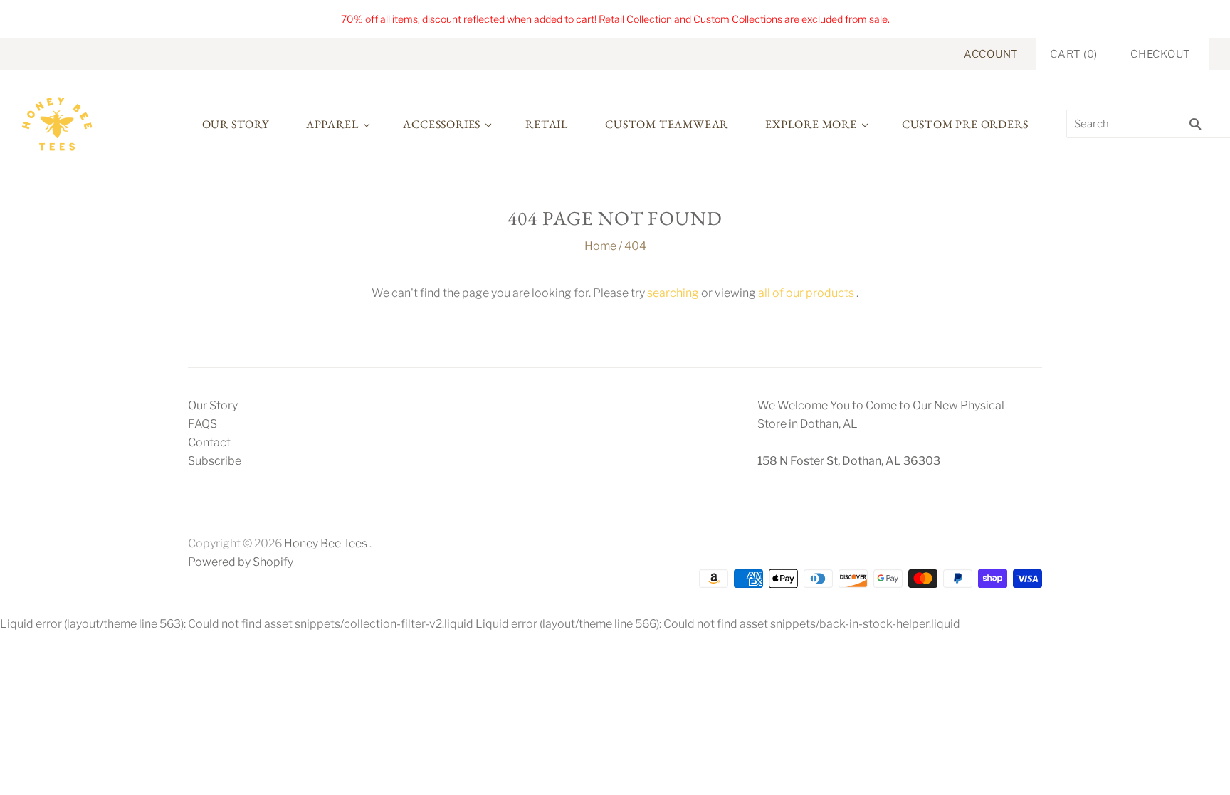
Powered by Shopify (240, 562)
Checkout (1160, 54)
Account (991, 54)
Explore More (811, 124)
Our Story (235, 124)
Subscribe (214, 461)
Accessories (441, 124)
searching (673, 293)
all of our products (806, 293)
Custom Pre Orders (965, 124)
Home (600, 246)
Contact (209, 442)
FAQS (202, 424)
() (1074, 54)
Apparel (332, 124)
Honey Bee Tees (325, 543)
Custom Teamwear (666, 124)
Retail (546, 124)
